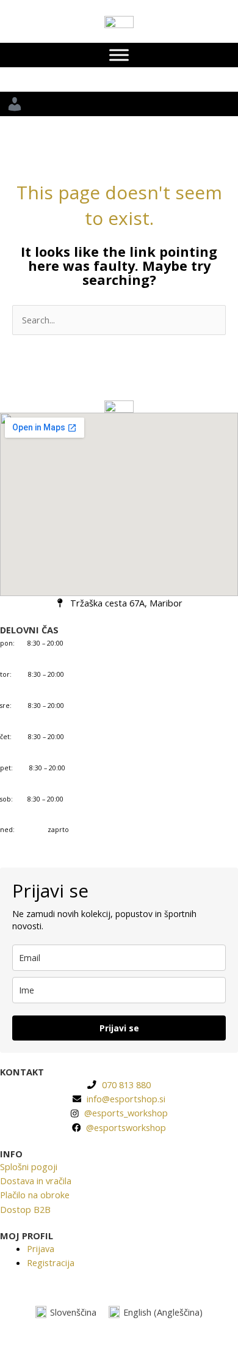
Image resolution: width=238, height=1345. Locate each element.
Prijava (40, 1248)
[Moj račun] (119, 104)
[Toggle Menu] (119, 55)
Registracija (50, 1262)
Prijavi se (119, 1028)
